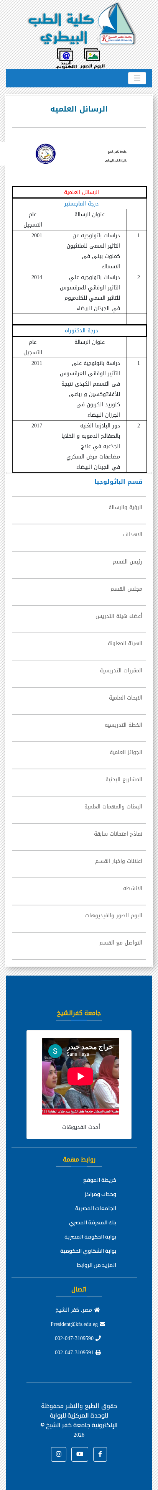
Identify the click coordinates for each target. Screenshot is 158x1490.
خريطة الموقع (99, 1180)
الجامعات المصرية (95, 1208)
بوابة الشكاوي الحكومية (88, 1251)
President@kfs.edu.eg (75, 1324)
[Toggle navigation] (137, 78)
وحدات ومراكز (100, 1194)
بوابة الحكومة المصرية (90, 1237)
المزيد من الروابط (96, 1265)
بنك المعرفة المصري (92, 1222)
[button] (100, 1454)
